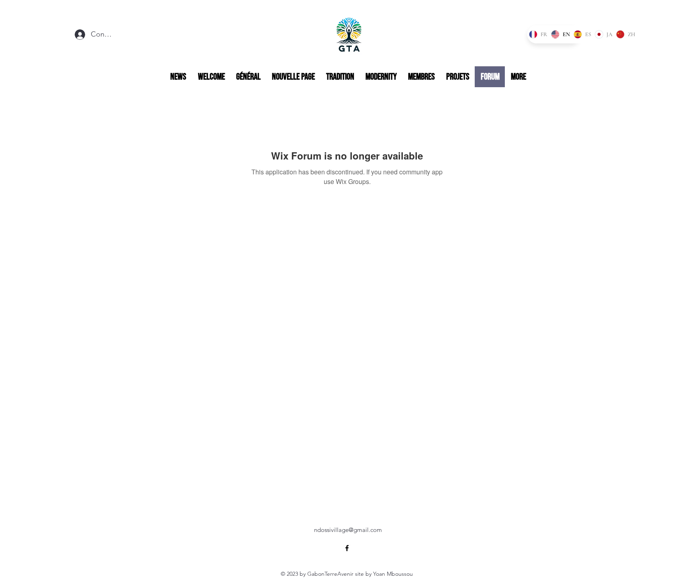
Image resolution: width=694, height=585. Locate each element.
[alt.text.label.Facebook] (347, 548)
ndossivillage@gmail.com (348, 530)
